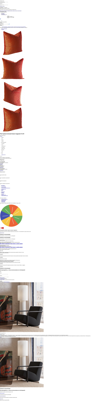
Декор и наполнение (4, 28)
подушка (2, 154)
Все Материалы (4, 14)
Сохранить (1, 7)
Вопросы (2, 192)
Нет (2, 250)
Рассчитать (1, 167)
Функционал (3, 191)
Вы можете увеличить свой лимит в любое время (11, 243)
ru (0, 19)
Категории (2, 13)
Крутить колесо (2, 232)
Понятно (1, 254)
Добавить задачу (2, 6)
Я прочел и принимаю (3, 278)
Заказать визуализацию (4, 195)
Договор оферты (3, 187)
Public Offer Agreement (4, 199)
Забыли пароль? (2, 277)
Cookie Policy (3, 201)
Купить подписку (2, 393)
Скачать (1, 136)
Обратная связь (3, 189)
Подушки (2, 29)
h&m (4, 154)
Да (0, 250)
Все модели (3, 185)
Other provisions (3, 200)
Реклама (2, 194)
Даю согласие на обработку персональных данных (7, 279)
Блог (2, 190)
